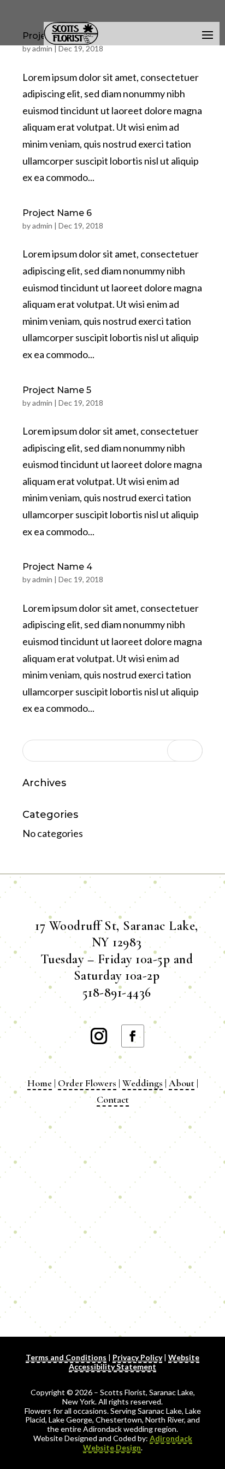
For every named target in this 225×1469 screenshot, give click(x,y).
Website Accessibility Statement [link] (134, 1362)
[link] (137, 1443)
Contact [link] (113, 1099)
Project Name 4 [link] (57, 566)
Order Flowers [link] (87, 1083)
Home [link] (39, 1083)
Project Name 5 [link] (56, 390)
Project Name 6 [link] (57, 213)
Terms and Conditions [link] (66, 1357)
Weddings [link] (142, 1083)
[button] (207, 34)
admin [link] (42, 48)
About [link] (181, 1083)
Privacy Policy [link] (137, 1357)
